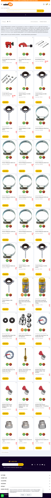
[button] (4, 22)
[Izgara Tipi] (8, 22)
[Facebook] (32, 464)
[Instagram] (40, 464)
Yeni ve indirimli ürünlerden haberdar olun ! (12, 467)
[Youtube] (42, 464)
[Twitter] (35, 465)
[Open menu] (2, 4)
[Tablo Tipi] (10, 22)
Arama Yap (41, 10)
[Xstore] (8, 4)
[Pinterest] (37, 464)
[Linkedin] (44, 464)
